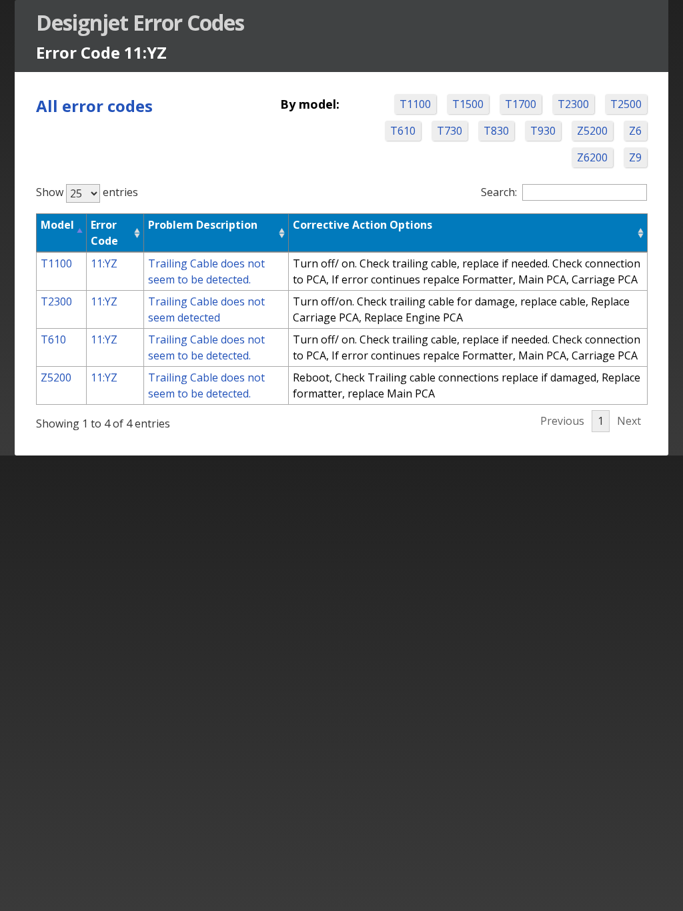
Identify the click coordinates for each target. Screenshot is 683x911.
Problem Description (202, 224)
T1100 (415, 104)
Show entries (87, 192)
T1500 (468, 104)
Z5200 (592, 130)
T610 (403, 130)
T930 (543, 130)
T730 (449, 130)
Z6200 (592, 157)
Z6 (635, 130)
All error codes (94, 106)
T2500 (626, 104)
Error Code (104, 232)
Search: (499, 192)
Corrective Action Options (362, 224)
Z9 (635, 157)
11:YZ (104, 263)
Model (57, 224)
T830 (496, 130)
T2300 (573, 104)
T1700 (520, 104)
